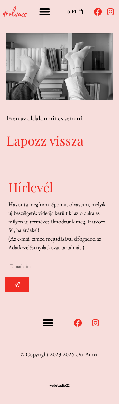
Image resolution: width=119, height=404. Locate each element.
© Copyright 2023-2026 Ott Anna (59, 354)
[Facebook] (98, 11)
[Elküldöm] (17, 284)
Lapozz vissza (44, 140)
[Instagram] (110, 11)
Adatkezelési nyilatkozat (34, 247)
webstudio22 (59, 385)
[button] (44, 11)
